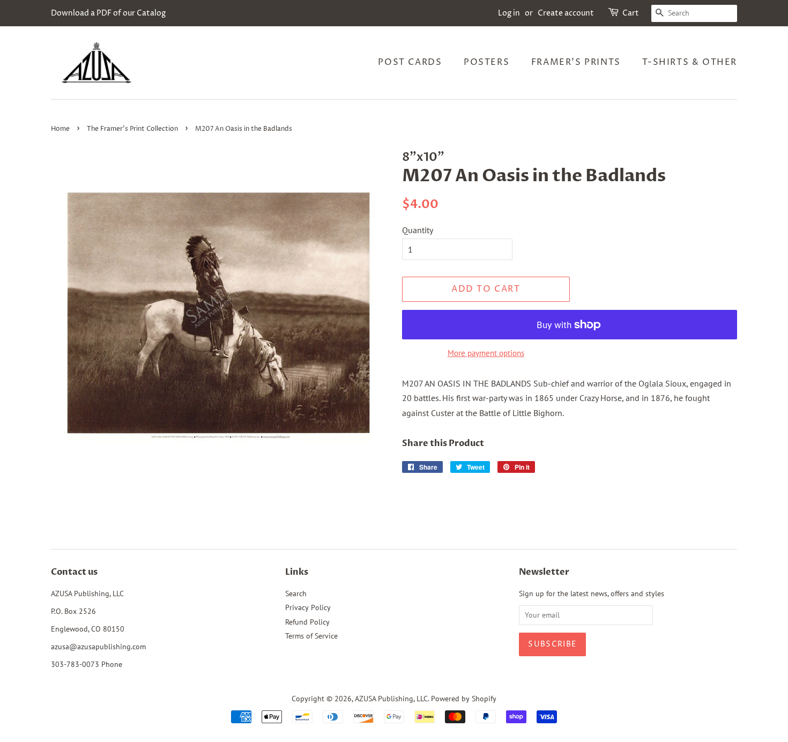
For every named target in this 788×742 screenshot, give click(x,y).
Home (60, 128)
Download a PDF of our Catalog (108, 13)
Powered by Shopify (463, 698)
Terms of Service (311, 636)
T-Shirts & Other (689, 62)
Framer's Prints (576, 62)
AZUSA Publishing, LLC (391, 698)
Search (296, 593)
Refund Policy (307, 622)
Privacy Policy (308, 607)
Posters (486, 62)
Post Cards (410, 62)
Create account (566, 13)
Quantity (417, 230)
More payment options (486, 353)
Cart (630, 13)
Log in (509, 13)
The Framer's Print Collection (132, 128)
